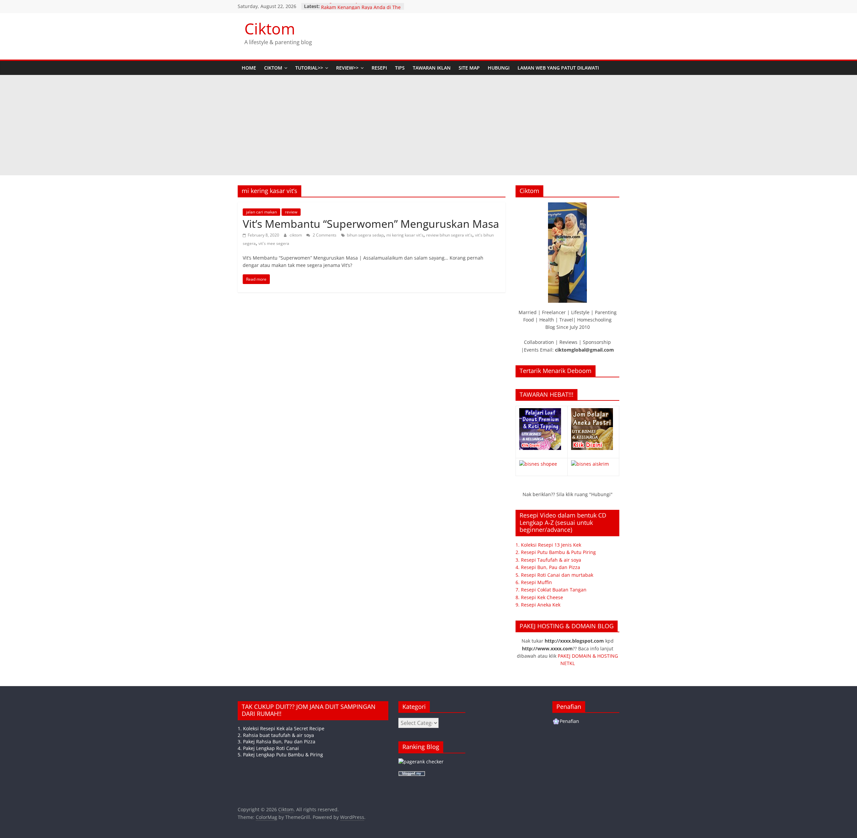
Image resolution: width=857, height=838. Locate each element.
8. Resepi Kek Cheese (539, 597)
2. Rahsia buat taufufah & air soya (276, 735)
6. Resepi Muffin (534, 582)
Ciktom (269, 28)
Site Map (469, 68)
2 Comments (324, 235)
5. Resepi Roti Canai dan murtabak (554, 575)
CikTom (273, 68)
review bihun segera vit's (449, 235)
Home (249, 68)
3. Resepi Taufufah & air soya (548, 560)
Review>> (347, 68)
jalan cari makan (261, 212)
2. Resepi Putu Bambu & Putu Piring (556, 552)
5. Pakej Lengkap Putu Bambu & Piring (280, 754)
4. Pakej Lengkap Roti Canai (268, 748)
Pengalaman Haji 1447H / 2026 (355, 6)
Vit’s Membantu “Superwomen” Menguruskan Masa (371, 223)
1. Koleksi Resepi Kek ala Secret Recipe (281, 728)
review (291, 212)
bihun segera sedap (365, 235)
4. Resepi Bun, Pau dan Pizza (548, 567)
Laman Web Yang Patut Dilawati (558, 68)
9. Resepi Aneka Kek (538, 604)
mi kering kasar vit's (404, 235)
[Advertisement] (428, 125)
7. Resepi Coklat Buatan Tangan (551, 589)
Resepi (379, 68)
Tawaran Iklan (432, 68)
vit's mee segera (273, 243)
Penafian (569, 721)
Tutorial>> (309, 68)
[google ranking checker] (421, 761)
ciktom (296, 235)
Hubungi (499, 68)
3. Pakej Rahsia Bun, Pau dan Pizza (276, 741)
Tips (400, 68)
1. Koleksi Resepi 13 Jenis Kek (548, 545)
